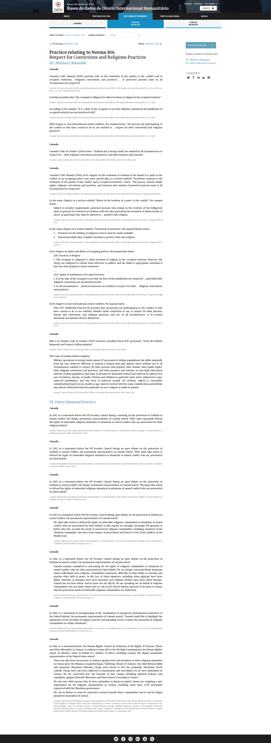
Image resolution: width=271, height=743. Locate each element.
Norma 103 (71, 43)
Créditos (198, 4)
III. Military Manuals (198, 59)
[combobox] (109, 35)
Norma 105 (152, 43)
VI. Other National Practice (201, 63)
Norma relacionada (197, 45)
